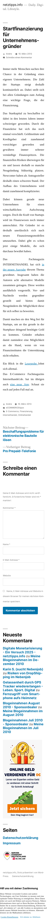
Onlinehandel (24, 415)
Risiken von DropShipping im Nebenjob (22, 675)
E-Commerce (12, 411)
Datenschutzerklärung (20, 838)
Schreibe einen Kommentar (19, 57)
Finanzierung (26, 411)
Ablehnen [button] (36, 917)
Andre (9, 54)
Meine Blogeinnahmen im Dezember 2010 (21, 660)
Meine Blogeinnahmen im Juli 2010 (23, 728)
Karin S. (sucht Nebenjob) (23, 669)
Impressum (12, 843)
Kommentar (9, 508)
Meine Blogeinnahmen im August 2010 (23, 713)
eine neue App (19, 384)
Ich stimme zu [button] (26, 917)
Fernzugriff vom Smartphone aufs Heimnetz (21, 696)
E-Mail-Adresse (11, 560)
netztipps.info (13, 5)
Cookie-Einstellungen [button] (9, 917)
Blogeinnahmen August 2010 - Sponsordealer (21, 705)
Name (6, 544)
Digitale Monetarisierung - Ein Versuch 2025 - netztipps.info (22, 652)
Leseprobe (31, 363)
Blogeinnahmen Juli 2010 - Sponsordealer (23, 722)
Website (7, 575)
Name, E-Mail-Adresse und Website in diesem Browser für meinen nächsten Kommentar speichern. (23, 596)
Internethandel (10, 415)
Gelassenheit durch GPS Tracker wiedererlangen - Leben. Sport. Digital (23, 686)
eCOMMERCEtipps (15, 407)
